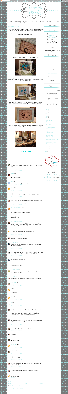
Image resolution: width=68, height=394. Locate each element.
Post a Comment (10, 381)
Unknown (12, 187)
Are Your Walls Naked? (49, 120)
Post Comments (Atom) (16, 385)
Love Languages (48, 118)
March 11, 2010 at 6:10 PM (16, 324)
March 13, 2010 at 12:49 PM (17, 366)
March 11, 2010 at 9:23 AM (16, 239)
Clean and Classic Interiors (15, 276)
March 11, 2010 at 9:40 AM (16, 255)
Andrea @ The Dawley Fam (15, 269)
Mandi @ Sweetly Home (14, 308)
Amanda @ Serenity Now (14, 250)
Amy (11, 236)
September (47, 109)
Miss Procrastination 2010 (49, 136)
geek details (12, 173)
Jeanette (12, 332)
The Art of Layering (48, 124)
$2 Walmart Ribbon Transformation (51, 140)
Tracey (12, 361)
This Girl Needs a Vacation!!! (50, 133)
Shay (11, 163)
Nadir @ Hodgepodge (14, 344)
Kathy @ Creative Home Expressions (16, 221)
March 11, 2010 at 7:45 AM (16, 178)
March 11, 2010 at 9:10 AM (16, 234)
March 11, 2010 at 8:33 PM (16, 347)
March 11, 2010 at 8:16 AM (16, 196)
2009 (46, 149)
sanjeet (12, 374)
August (47, 110)
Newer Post (10, 383)
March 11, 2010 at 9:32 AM (16, 248)
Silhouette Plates (48, 121)
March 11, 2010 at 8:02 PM (16, 341)
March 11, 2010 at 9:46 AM (16, 266)
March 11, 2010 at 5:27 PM (16, 316)
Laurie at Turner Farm (14, 338)
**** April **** (13, 350)
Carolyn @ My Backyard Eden (15, 368)
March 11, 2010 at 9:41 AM (16, 261)
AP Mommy (12, 327)
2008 (46, 151)
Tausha (12, 318)
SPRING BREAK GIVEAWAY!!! (50, 127)
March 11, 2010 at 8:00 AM (16, 184)
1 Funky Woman (13, 257)
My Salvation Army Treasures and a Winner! (52, 125)
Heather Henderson (13, 282)
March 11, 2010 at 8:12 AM (16, 190)
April (47, 116)
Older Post (41, 383)
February (47, 146)
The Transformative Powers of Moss (51, 142)
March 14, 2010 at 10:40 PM (17, 372)
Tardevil (12, 181)
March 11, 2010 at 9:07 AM (16, 227)
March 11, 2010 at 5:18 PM (16, 305)
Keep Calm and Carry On (49, 138)
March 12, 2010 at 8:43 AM (16, 353)
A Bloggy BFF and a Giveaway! (50, 143)
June (47, 113)
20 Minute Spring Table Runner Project (51, 128)
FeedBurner (54, 82)
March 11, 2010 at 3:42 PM (16, 293)
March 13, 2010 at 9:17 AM (16, 359)
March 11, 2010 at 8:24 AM (16, 204)
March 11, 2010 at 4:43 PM (16, 299)
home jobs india (13, 377)
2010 (46, 108)
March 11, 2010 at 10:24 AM (17, 279)
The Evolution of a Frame (13, 26)
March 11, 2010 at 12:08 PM (17, 285)
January (47, 148)
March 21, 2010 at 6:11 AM (16, 379)
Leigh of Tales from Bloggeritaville (16, 207)
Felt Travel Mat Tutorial (49, 132)
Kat (11, 288)
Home (26, 383)
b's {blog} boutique (37, 393)
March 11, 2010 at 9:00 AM (16, 218)
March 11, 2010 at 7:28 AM (16, 170)
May (47, 114)
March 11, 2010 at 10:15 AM (17, 273)
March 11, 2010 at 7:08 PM (16, 330)
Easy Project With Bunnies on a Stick (51, 123)
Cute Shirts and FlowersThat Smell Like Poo (52, 139)
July (46, 112)
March (47, 117)
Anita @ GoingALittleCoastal (15, 242)
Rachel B (12, 198)
